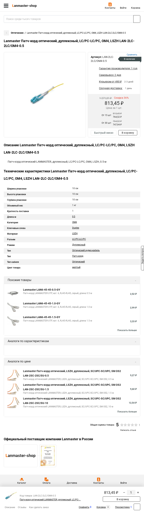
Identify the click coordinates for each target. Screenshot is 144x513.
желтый (76, 267)
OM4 (74, 222)
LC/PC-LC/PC (79, 239)
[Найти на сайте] (136, 19)
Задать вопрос (142, 256)
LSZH (75, 233)
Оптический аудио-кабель (86, 250)
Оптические (17, 33)
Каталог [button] (21, 483)
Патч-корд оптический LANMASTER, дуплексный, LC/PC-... (50, 499)
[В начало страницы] (137, 507)
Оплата (46, 483)
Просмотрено (122, 507)
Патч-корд (77, 256)
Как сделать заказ (39, 507)
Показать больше (127, 330)
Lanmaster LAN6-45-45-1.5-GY (41, 317)
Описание (10, 507)
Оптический (78, 261)
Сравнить (84, 507)
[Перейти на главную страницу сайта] (28, 5)
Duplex (75, 228)
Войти (123, 8)
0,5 (73, 216)
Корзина (135, 8)
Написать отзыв (128, 430)
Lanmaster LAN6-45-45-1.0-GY (41, 303)
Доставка (72, 483)
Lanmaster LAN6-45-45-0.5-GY (41, 289)
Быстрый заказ (103, 132)
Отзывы (22, 507)
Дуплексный (78, 244)
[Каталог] (6, 6)
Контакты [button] (110, 8)
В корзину (128, 132)
